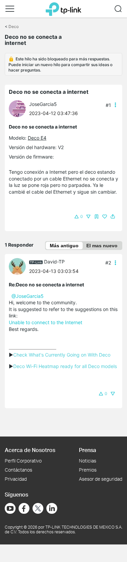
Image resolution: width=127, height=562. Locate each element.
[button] (10, 9)
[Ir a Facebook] (24, 508)
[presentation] (17, 108)
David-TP (54, 261)
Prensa (87, 449)
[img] (96, 216)
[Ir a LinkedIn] (51, 508)
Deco (13, 26)
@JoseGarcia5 (28, 296)
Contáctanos (18, 470)
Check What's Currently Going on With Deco (61, 355)
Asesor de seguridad (100, 479)
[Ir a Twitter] (38, 509)
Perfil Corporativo (23, 460)
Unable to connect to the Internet (45, 322)
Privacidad (16, 479)
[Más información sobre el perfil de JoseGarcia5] (19, 108)
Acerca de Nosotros (30, 449)
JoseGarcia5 (43, 104)
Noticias (87, 460)
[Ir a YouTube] (10, 508)
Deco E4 (37, 138)
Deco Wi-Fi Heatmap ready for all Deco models (65, 366)
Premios (88, 470)
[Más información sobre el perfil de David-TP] (19, 266)
